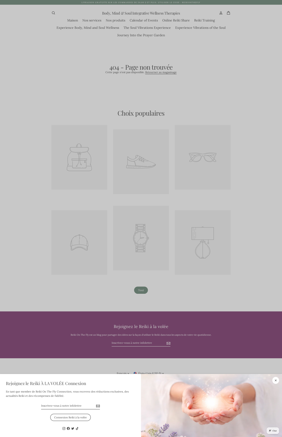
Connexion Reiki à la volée (70, 417)
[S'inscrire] (97, 405)
